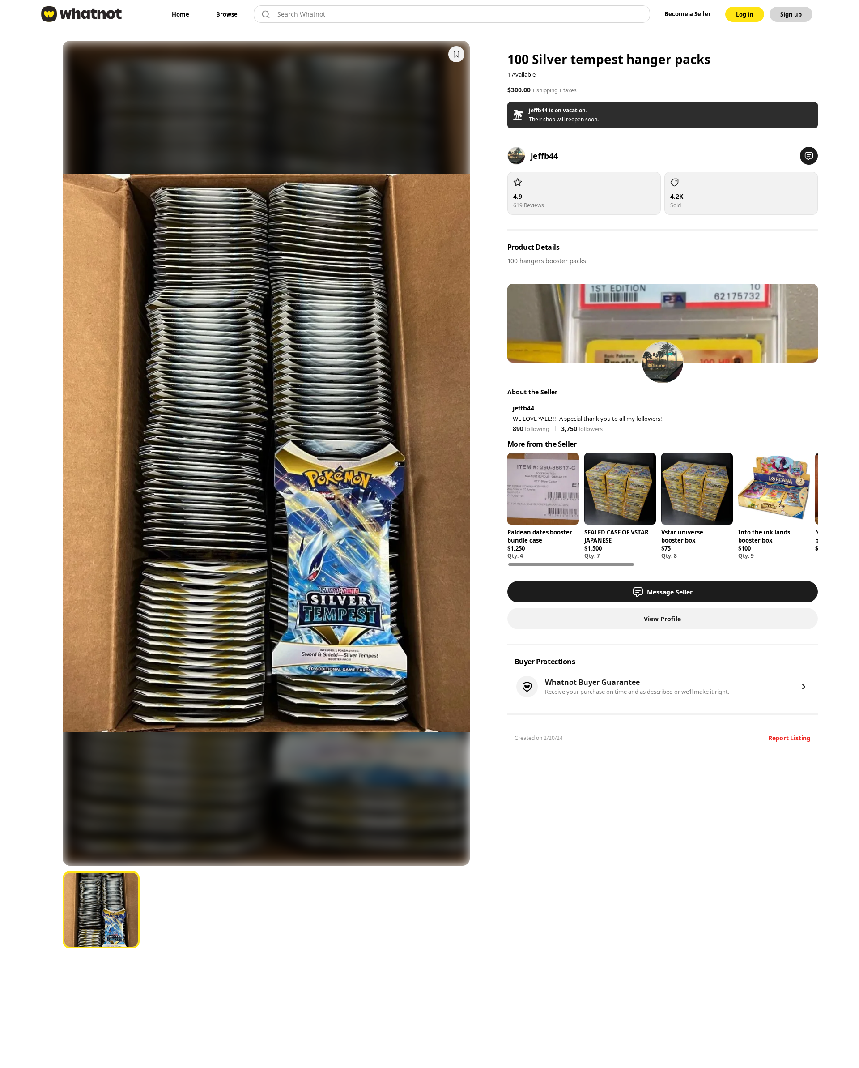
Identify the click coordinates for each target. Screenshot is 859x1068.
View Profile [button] (662, 619)
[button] (662, 115)
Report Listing (789, 738)
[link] (180, 14)
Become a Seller (687, 14)
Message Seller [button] (670, 592)
